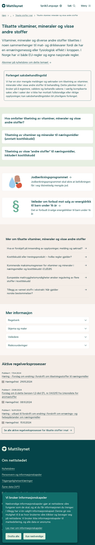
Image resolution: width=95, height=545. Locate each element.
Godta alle (13, 536)
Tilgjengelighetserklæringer (17, 480)
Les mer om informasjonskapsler (24, 528)
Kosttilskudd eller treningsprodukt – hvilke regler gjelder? (39, 256)
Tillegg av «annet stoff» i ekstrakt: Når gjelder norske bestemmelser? (32, 291)
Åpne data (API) (11, 486)
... (10, 15)
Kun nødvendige (34, 536)
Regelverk (13, 320)
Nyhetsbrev (8, 468)
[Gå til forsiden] (12, 6)
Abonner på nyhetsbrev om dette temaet (25, 62)
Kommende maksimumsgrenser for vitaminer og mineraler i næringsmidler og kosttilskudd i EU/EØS (40, 267)
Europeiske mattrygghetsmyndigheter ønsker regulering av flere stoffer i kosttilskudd (43, 279)
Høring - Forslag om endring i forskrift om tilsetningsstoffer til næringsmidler (45, 376)
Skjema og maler (17, 328)
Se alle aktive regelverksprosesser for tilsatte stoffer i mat (36, 430)
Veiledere (13, 336)
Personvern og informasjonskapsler (22, 474)
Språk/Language (49, 5)
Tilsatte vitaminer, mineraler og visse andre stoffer (57, 15)
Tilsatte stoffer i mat (24, 15)
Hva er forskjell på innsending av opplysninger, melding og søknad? (44, 248)
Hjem (4, 15)
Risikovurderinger (17, 345)
